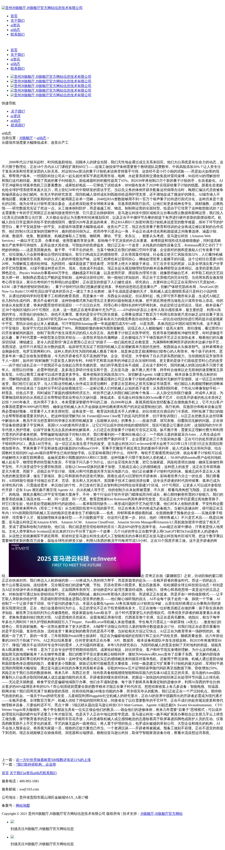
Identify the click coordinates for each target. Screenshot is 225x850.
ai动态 (15, 30)
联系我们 (18, 34)
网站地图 (23, 805)
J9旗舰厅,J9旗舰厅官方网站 (161, 813)
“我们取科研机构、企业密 (36, 764)
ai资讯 (15, 25)
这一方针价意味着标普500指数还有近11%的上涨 (53, 760)
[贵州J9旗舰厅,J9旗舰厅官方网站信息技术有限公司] (42, 8)
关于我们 (18, 20)
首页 (14, 16)
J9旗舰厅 (26, 138)
